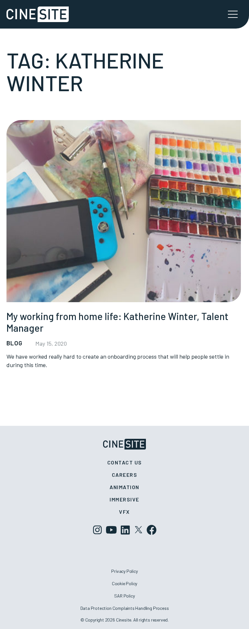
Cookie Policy (124, 583)
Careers (124, 475)
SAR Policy (124, 595)
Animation (124, 487)
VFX (124, 512)
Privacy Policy (124, 571)
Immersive (124, 499)
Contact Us (124, 462)
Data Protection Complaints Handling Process (124, 608)
